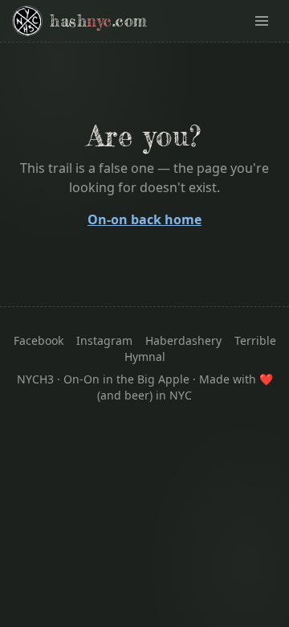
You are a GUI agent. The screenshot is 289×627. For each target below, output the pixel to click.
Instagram (104, 340)
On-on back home (144, 219)
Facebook (38, 340)
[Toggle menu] (261, 20)
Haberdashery (183, 340)
